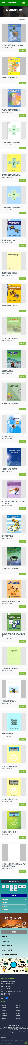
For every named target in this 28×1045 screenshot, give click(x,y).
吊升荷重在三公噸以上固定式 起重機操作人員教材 (13, 502)
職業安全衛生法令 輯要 (9, 832)
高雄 (12, 889)
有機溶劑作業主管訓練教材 (10, 403)
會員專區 (18, 1015)
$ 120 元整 (9, 670)
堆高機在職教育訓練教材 (9, 701)
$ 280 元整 (9, 570)
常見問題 (4, 1018)
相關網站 (18, 1010)
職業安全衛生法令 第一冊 (9, 766)
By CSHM (4, 47)
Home (10, 13)
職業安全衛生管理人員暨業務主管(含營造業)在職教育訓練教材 (14, 865)
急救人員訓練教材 (7, 536)
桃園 (7, 886)
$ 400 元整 (9, 307)
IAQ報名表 (5, 941)
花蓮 (16, 889)
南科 (24, 886)
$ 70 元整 (9, 703)
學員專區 (18, 1013)
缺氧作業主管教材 (7, 436)
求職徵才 (18, 1018)
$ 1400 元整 (9, 112)
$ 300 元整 (9, 177)
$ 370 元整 (9, 505)
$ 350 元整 (9, 144)
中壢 (12, 886)
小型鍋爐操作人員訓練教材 (10, 568)
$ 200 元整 (9, 209)
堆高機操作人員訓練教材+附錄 (11, 601)
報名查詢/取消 (5, 1015)
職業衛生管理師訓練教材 (9, 77)
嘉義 (20, 886)
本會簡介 (4, 1005)
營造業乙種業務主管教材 (9, 273)
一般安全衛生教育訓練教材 (10, 668)
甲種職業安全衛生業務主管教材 (11, 142)
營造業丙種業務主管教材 (9, 305)
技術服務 (4, 1007)
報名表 (3, 936)
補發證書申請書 (6, 945)
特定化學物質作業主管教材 (10, 469)
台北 (3, 886)
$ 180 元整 (9, 603)
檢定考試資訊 (5, 1013)
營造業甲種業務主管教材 (9, 240)
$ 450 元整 (9, 275)
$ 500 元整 (9, 242)
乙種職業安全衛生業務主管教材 (11, 175)
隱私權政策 (3, 1037)
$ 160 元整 (9, 538)
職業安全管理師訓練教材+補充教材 (12, 45)
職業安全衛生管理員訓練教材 (11, 110)
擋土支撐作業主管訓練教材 (10, 338)
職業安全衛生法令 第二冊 (9, 799)
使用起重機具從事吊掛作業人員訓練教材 (13, 635)
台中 (16, 886)
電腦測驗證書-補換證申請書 (9, 954)
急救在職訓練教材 (7, 733)
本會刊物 (18, 1007)
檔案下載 (18, 1005)
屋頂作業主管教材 (7, 371)
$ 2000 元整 (9, 47)
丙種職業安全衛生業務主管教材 (11, 207)
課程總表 (4, 1010)
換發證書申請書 (6, 950)
